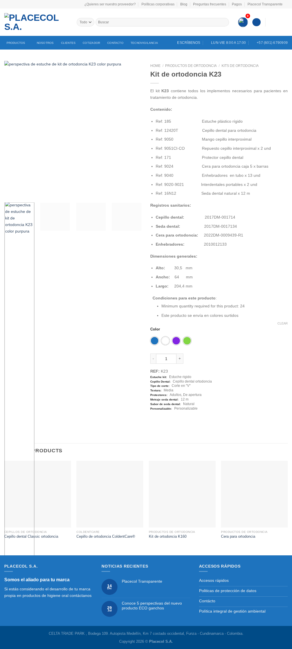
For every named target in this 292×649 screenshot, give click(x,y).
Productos (16, 42)
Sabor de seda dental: (165, 404)
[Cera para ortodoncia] (254, 494)
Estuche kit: (158, 377)
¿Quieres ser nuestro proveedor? (110, 4)
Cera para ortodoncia (238, 536)
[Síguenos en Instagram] (277, 22)
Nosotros (45, 42)
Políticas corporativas (158, 4)
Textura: (155, 390)
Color (155, 329)
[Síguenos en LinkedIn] (284, 22)
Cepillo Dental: (160, 381)
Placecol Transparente (265, 4)
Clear (282, 323)
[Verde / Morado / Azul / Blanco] (187, 340)
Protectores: (158, 395)
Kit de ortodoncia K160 (167, 536)
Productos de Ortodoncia (191, 66)
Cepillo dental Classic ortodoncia (31, 536)
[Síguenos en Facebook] (271, 22)
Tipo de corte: (159, 385)
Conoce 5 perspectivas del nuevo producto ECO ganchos (152, 605)
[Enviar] (224, 22)
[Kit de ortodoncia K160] (182, 494)
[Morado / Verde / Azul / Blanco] (176, 340)
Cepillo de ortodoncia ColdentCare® (105, 536)
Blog (183, 4)
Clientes (68, 42)
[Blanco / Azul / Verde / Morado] (165, 340)
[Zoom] (11, 192)
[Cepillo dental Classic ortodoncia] (37, 494)
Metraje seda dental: (164, 399)
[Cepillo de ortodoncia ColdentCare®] (109, 494)
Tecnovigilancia (144, 42)
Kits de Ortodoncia (240, 66)
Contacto (115, 42)
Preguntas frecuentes (209, 4)
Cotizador (91, 42)
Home (155, 66)
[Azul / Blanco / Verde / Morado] (154, 340)
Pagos (237, 4)
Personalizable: (161, 408)
